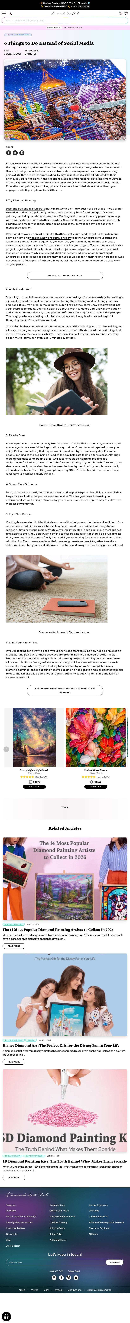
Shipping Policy (57, 1228)
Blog (8, 1239)
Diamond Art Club (102, 1290)
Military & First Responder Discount (106, 1222)
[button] (124, 749)
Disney (31, 1040)
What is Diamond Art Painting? (21, 1216)
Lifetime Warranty (58, 1222)
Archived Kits (74, 1290)
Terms (22, 1290)
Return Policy (56, 1234)
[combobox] (65, 20)
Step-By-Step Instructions (19, 1222)
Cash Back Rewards (98, 1216)
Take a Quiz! (74, 1271)
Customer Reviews (15, 1228)
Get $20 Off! (56, 1271)
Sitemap (58, 1290)
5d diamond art (12, 1156)
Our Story (11, 1210)
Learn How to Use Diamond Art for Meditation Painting (65, 690)
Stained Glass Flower (95, 770)
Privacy (34, 1290)
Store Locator (13, 1245)
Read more (14, 946)
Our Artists (11, 1234)
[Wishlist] (121, 13)
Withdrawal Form (57, 1239)
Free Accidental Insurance (62, 1216)
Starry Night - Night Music (34, 770)
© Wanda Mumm (34, 773)
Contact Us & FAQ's (59, 1210)
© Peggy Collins (96, 773)
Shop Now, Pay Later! (99, 1228)
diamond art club (13, 924)
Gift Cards (94, 1210)
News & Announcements (18, 35)
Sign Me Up (115, 1262)
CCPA (46, 1290)
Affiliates (93, 1234)
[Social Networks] (54, 1277)
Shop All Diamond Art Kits (65, 275)
